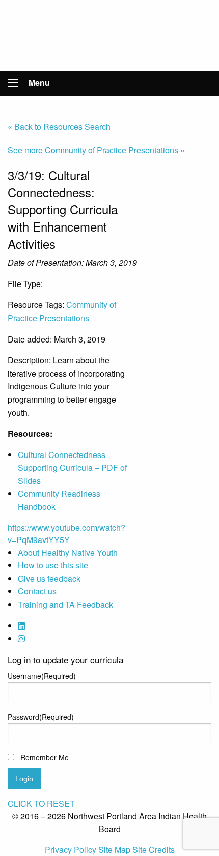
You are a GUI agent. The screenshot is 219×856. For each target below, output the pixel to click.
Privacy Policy (71, 849)
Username (42, 676)
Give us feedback (49, 578)
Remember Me (44, 757)
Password (41, 716)
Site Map (115, 849)
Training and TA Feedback (65, 604)
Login (24, 779)
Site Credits (153, 849)
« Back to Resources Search (59, 126)
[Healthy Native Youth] (110, 34)
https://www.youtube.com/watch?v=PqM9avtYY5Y (66, 534)
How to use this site (53, 565)
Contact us (37, 591)
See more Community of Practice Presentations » (96, 150)
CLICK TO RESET (41, 803)
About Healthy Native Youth (68, 552)
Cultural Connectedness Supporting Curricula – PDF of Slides (72, 468)
